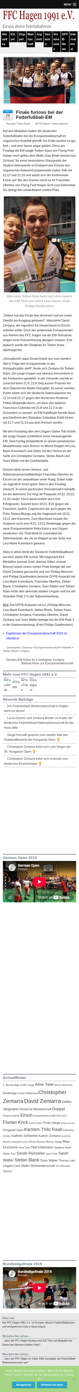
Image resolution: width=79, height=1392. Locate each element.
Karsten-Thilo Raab (18, 123)
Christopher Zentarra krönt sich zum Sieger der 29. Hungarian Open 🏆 (37, 749)
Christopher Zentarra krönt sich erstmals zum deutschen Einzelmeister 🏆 (36, 761)
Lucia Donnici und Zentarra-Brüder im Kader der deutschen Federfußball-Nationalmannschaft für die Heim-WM (39, 722)
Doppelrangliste (11, 1115)
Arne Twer (44, 1084)
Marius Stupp (54, 1141)
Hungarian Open (13, 1130)
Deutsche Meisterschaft (35, 1109)
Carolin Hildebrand (27, 1093)
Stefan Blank (10, 650)
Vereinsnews (56, 42)
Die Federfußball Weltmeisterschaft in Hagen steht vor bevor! (36, 708)
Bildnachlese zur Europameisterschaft (47, 663)
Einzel (13, 37)
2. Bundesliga (11, 1085)
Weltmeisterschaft (42, 1165)
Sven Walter (49, 1160)
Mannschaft (31, 39)
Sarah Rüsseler (30, 1153)
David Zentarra (42, 1101)
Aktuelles (4, 39)
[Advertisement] (39, 809)
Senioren (47, 39)
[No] (74, 1379)
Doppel (22, 37)
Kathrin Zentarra (50, 1135)
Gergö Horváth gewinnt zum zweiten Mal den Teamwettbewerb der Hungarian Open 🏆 (36, 737)
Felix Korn (61, 1115)
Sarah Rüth (52, 1153)
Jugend (39, 37)
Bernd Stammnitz (63, 1085)
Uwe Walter (22, 1165)
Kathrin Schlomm (25, 1136)
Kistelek (67, 647)
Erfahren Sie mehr (52, 1384)
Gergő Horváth (68, 1123)
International (73, 42)
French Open (36, 1123)
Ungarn (25, 650)
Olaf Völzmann (41, 1147)
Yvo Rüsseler (62, 1166)
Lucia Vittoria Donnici (33, 1141)
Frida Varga (51, 1123)
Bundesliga (10, 1093)
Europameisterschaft (47, 647)
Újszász (7, 1171)
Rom (13, 1153)
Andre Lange (27, 1085)
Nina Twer (24, 1147)
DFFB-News (65, 42)
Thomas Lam (66, 1160)
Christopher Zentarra (19, 647)
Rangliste (59, 1147)
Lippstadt (16, 1142)
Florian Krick (15, 1122)
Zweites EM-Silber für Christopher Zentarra (34, 659)
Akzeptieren (23, 1384)
